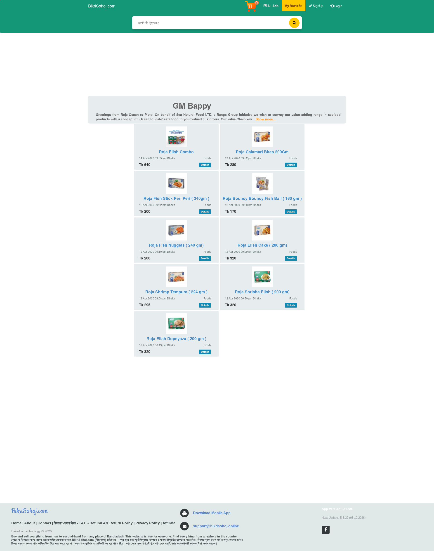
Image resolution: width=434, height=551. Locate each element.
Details (205, 164)
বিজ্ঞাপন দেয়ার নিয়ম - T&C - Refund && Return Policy (93, 523)
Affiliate (169, 523)
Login (337, 6)
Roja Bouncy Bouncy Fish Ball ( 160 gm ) (262, 198)
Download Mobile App (212, 513)
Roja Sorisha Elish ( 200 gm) (262, 291)
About (29, 523)
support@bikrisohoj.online (216, 526)
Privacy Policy (147, 523)
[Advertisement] (217, 64)
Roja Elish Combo (176, 151)
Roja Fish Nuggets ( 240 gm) (176, 245)
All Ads (272, 5)
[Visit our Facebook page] (326, 530)
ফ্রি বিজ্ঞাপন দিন (293, 5)
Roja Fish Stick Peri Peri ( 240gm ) (176, 198)
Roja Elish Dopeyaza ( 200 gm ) (176, 338)
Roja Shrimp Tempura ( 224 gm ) (176, 291)
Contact (44, 523)
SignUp (317, 5)
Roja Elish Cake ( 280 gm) (262, 245)
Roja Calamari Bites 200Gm (262, 151)
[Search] (294, 23)
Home (16, 523)
